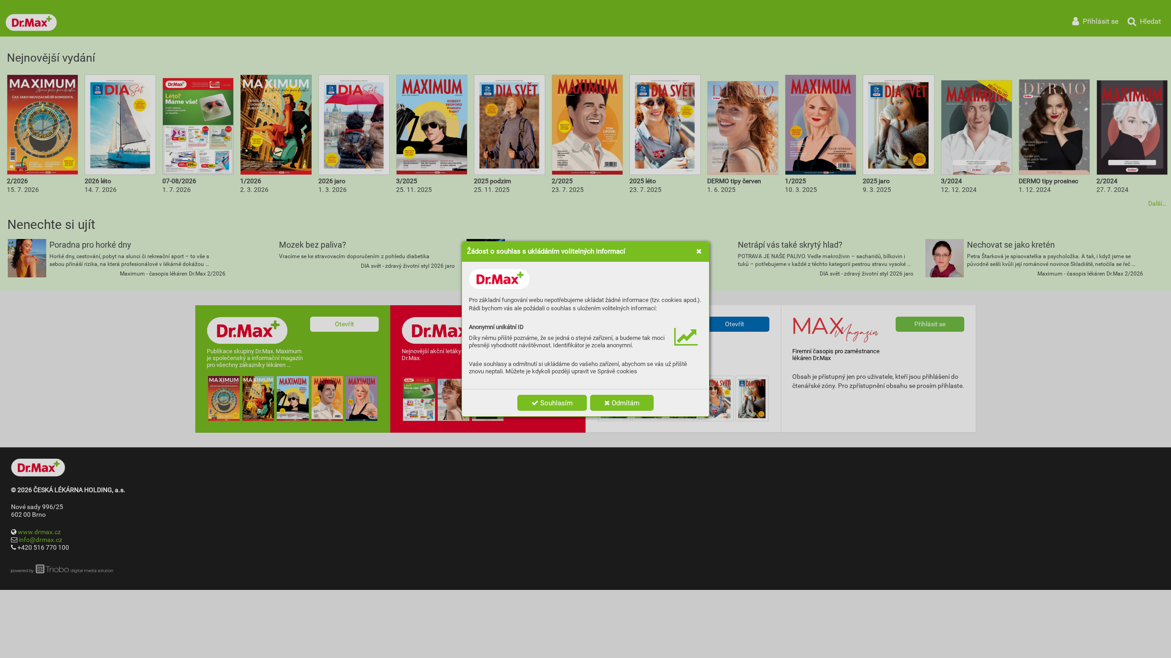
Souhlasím (555, 403)
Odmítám (624, 403)
